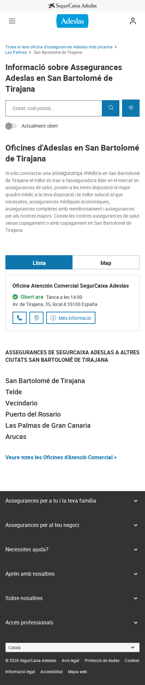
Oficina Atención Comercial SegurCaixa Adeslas (70, 285)
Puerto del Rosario (33, 414)
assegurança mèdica (77, 173)
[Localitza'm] (131, 108)
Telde (13, 391)
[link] (72, 6)
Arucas (15, 436)
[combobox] (53, 108)
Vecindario (21, 402)
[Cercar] (110, 108)
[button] (12, 21)
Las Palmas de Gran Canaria (48, 425)
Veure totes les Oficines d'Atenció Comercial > (61, 457)
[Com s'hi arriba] (36, 318)
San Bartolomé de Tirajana (45, 380)
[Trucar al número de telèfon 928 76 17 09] (19, 318)
